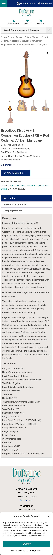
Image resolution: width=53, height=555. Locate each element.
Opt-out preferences (19, 551)
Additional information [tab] (15, 204)
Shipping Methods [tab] (12, 210)
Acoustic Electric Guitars (22, 185)
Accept (26, 544)
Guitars (4, 189)
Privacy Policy (34, 551)
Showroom (46, 3)
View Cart (40, 23)
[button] (48, 516)
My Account (13, 23)
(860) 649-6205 (27, 3)
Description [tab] (9, 198)
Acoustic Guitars (41, 185)
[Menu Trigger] (3, 3)
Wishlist (27, 23)
